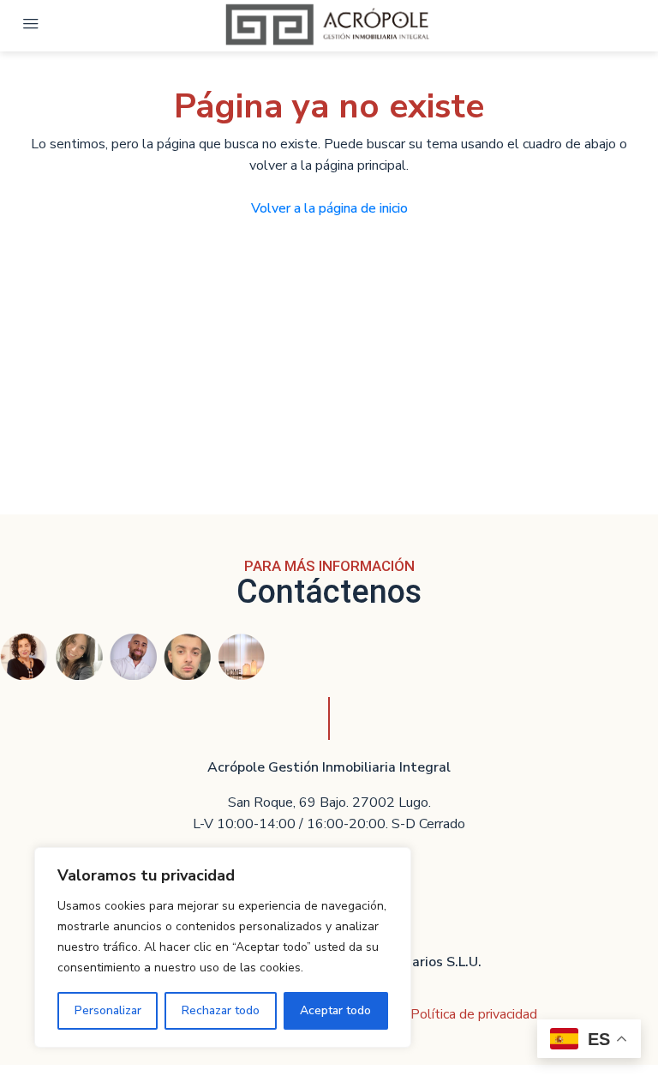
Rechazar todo (221, 1010)
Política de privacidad (473, 1014)
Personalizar (108, 1010)
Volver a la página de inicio (329, 208)
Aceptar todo (335, 1010)
